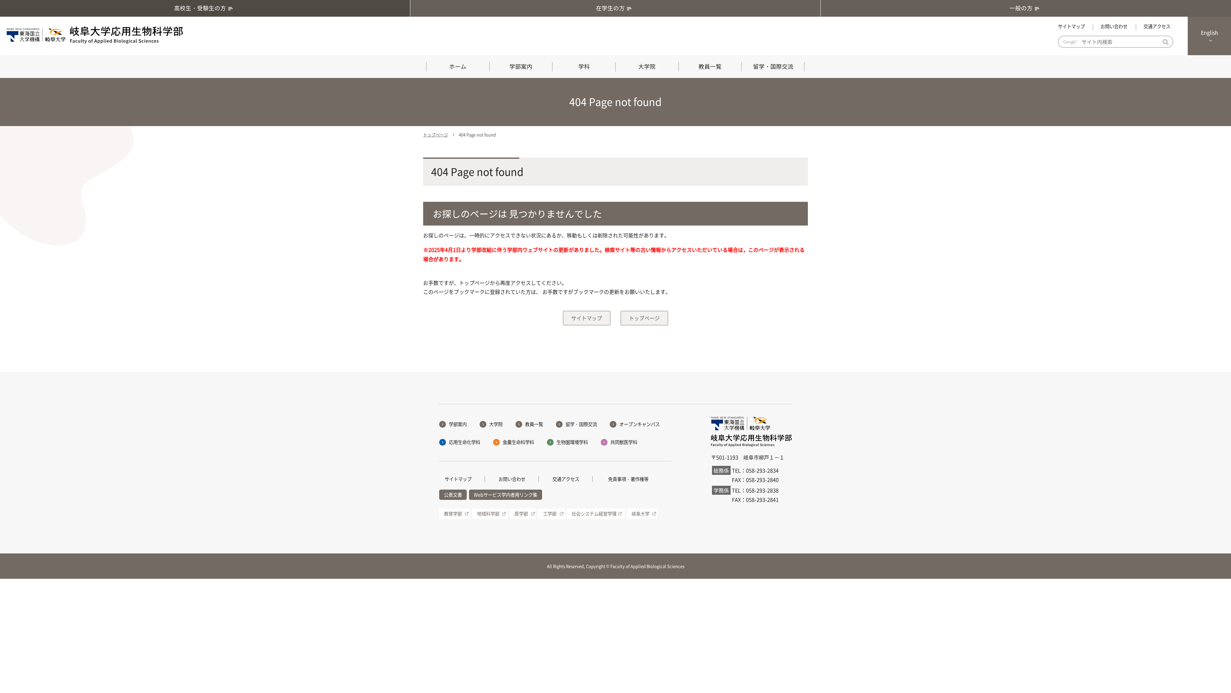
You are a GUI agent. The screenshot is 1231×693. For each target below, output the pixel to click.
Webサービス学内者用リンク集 (505, 494)
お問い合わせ (1114, 26)
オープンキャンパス (639, 424)
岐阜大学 (640, 513)
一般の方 (1021, 8)
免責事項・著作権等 (628, 479)
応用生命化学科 (464, 442)
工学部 (550, 513)
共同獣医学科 (623, 442)
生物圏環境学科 (572, 442)
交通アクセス (1156, 26)
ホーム (457, 66)
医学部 (521, 513)
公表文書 (453, 494)
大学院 (647, 66)
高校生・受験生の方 (200, 8)
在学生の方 (610, 8)
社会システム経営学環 (594, 513)
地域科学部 (488, 513)
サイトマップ (1071, 26)
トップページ (435, 135)
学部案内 (520, 66)
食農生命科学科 (518, 442)
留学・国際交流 (773, 66)
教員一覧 (710, 66)
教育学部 (453, 513)
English (1209, 32)
